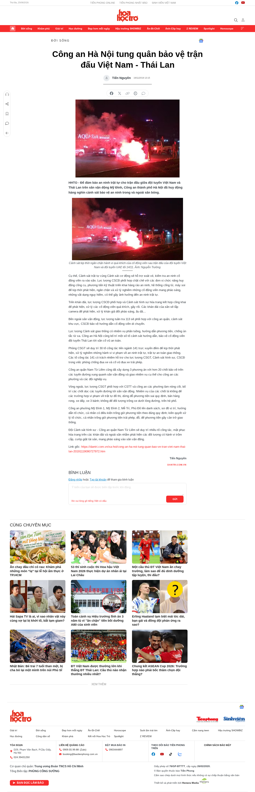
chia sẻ (111, 93)
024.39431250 (22, 757)
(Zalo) (83, 749)
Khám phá (44, 28)
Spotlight (209, 28)
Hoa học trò (21, 716)
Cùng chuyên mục (30, 525)
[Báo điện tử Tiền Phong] (207, 720)
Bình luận (7, 123)
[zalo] (181, 754)
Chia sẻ (7, 104)
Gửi (175, 499)
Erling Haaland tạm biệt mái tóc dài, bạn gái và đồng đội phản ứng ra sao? (158, 620)
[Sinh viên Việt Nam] (234, 720)
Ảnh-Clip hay (173, 28)
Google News (201, 40)
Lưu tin (7, 113)
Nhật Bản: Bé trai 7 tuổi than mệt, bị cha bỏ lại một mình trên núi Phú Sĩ (36, 668)
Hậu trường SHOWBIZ (128, 28)
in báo (135, 93)
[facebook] (237, 3)
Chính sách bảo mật (217, 745)
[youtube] (243, 3)
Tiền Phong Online (102, 2)
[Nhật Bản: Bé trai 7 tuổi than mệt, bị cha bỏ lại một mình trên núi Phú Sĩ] (37, 646)
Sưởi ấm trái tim (149, 730)
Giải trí (59, 28)
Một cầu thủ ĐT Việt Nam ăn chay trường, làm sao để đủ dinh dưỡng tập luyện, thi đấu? (158, 571)
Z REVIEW (192, 28)
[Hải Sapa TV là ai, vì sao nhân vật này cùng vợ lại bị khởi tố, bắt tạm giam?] (37, 596)
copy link (127, 93)
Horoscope (226, 28)
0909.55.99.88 (71, 749)
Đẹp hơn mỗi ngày (99, 28)
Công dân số (43, 736)
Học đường (75, 28)
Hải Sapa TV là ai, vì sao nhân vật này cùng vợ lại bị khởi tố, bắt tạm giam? (37, 618)
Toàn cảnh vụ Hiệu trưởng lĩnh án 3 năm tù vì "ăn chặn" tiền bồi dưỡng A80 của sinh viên (97, 620)
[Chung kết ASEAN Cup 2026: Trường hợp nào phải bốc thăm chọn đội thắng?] (160, 646)
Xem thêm (242, 28)
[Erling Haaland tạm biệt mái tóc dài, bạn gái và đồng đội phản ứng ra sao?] (160, 596)
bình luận (143, 93)
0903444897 (116, 749)
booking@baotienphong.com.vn (80, 754)
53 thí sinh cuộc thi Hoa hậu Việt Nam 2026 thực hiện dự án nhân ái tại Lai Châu (98, 571)
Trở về (7, 133)
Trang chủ (12, 28)
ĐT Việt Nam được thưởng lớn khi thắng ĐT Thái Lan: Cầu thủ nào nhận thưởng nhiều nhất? (98, 670)
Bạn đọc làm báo (30, 782)
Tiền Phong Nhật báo (133, 2)
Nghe (7, 94)
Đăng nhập (75, 479)
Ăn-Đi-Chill (153, 28)
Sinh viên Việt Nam (164, 2)
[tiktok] (172, 754)
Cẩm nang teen (200, 730)
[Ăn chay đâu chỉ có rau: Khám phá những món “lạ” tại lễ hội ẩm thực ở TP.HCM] (37, 547)
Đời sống (26, 28)
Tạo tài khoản (98, 479)
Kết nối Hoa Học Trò (99, 736)
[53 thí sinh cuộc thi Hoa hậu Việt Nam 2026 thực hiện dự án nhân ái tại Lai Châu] (98, 547)
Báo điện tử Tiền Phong (127, 15)
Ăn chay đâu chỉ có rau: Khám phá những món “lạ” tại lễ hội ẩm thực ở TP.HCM (37, 571)
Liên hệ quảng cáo (71, 745)
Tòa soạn (16, 745)
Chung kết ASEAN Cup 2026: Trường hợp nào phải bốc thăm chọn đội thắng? (159, 670)
